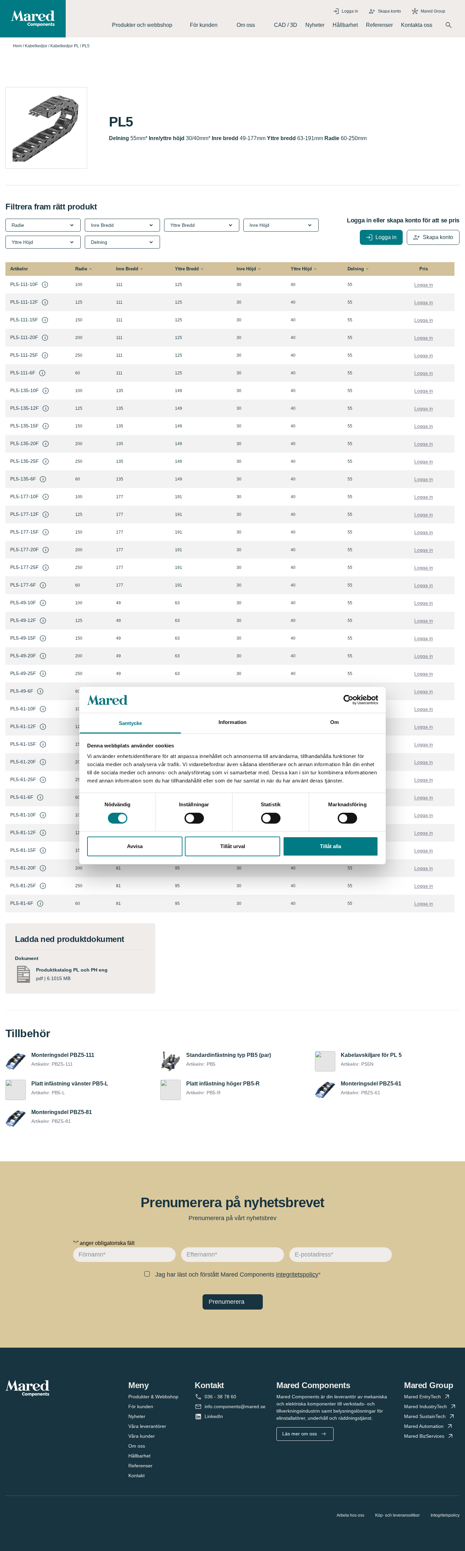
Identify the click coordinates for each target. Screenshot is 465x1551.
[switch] (194, 818)
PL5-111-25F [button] (24, 355)
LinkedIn (214, 1416)
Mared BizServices (424, 1436)
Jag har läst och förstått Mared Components (236, 1274)
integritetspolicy (297, 1274)
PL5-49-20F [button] (23, 655)
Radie (81, 268)
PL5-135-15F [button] (24, 425)
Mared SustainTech (425, 1416)
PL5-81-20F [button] (23, 868)
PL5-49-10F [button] (23, 602)
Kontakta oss (416, 25)
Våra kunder (141, 1436)
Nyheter (314, 25)
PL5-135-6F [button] (23, 479)
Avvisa (135, 846)
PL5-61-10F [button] (23, 708)
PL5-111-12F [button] (24, 302)
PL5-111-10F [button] (24, 284)
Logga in (423, 284)
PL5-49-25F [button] (23, 673)
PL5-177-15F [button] (24, 532)
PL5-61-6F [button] (21, 797)
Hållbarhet (345, 25)
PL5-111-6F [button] (22, 372)
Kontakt (136, 1475)
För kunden (140, 1406)
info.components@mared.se (235, 1406)
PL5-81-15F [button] (23, 850)
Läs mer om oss (299, 1433)
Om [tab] (334, 722)
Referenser (379, 25)
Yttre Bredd (187, 268)
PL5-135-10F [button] (24, 390)
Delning (356, 268)
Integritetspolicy (445, 1515)
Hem (17, 46)
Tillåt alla (330, 846)
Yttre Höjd (301, 268)
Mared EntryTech (422, 1396)
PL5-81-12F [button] (23, 832)
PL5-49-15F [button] (23, 638)
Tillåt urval (232, 846)
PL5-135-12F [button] (24, 408)
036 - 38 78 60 (220, 1396)
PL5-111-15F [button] (24, 319)
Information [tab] (232, 722)
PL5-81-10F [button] (23, 814)
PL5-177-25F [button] (24, 567)
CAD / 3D (285, 25)
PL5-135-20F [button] (24, 443)
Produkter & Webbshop (153, 1396)
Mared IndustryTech (425, 1406)
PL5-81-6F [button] (21, 903)
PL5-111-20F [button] (24, 337)
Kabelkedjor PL (64, 46)
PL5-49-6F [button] (21, 691)
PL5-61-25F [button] (23, 779)
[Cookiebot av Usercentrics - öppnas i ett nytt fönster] (348, 700)
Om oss (136, 1446)
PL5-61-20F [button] (23, 761)
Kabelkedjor (36, 46)
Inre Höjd (246, 268)
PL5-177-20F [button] (24, 549)
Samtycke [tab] (130, 723)
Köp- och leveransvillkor (397, 1515)
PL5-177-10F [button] (24, 496)
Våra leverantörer (147, 1426)
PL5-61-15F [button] (23, 744)
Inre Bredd (127, 268)
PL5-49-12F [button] (23, 620)
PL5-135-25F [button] (24, 461)
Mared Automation (424, 1426)
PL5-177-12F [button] (24, 514)
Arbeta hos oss (350, 1515)
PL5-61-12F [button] (23, 726)
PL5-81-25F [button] (23, 885)
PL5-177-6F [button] (23, 585)
